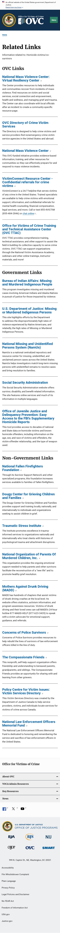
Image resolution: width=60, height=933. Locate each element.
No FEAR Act (8, 901)
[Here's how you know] (30, 5)
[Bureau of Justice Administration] (11, 839)
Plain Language (9, 881)
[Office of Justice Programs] (9, 20)
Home (4, 35)
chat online (28, 213)
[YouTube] (23, 810)
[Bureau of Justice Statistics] (29, 840)
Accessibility (8, 867)
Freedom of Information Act (15, 907)
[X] (14, 810)
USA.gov (6, 914)
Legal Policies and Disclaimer (15, 894)
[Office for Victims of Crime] (30, 850)
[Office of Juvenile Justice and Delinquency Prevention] (11, 850)
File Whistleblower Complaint (15, 874)
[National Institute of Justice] (48, 839)
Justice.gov (7, 921)
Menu (54, 20)
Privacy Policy (8, 887)
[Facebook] (5, 810)
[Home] (32, 20)
